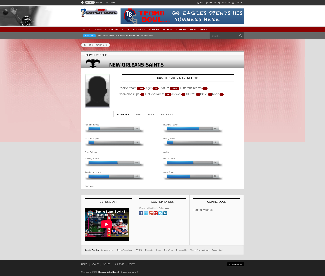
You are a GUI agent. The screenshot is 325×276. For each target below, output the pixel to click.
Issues (106, 264)
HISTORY (181, 29)
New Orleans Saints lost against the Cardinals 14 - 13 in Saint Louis (125, 35)
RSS (201, 3)
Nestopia (149, 250)
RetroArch (168, 250)
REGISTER (226, 3)
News (151, 114)
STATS (125, 29)
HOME (86, 29)
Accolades (166, 114)
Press (131, 264)
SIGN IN (239, 3)
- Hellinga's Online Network (108, 272)
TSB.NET (212, 3)
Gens (158, 250)
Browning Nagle (107, 250)
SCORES (167, 29)
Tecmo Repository (124, 250)
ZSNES (139, 250)
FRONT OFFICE (199, 29)
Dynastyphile (181, 250)
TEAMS (97, 29)
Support (119, 264)
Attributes (123, 114)
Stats (138, 114)
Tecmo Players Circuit (199, 250)
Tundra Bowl (217, 250)
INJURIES (154, 29)
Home (90, 45)
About (95, 264)
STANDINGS (111, 29)
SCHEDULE (139, 29)
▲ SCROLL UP (235, 264)
